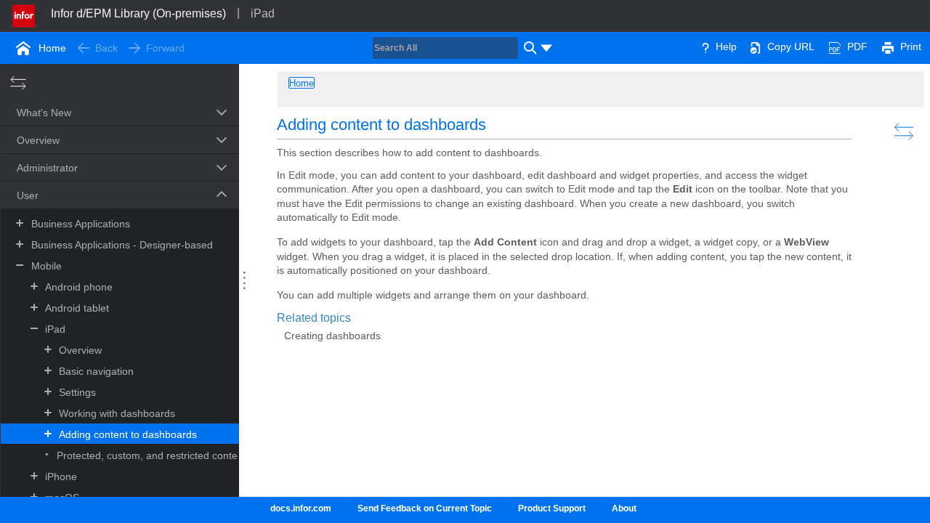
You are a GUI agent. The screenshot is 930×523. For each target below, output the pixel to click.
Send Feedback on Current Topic (424, 508)
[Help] (705, 46)
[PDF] (835, 46)
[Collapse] (20, 265)
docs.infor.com (300, 508)
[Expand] (20, 223)
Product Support (552, 508)
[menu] (546, 48)
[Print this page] (888, 46)
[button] (103, 114)
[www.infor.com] (25, 14)
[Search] (528, 48)
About (624, 508)
